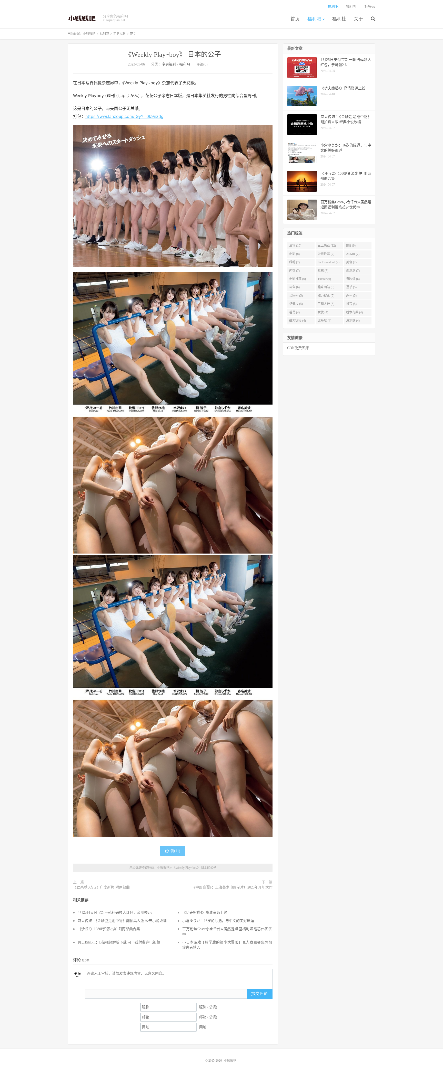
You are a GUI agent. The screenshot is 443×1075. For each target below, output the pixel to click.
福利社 (339, 19)
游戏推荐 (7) (326, 254)
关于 (358, 19)
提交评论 (259, 994)
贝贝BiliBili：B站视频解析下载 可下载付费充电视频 (119, 942)
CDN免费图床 (298, 348)
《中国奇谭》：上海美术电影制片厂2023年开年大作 (232, 887)
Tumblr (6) (324, 279)
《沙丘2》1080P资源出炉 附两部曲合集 (109, 929)
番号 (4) (294, 312)
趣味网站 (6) (326, 287)
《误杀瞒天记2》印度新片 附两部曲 (101, 887)
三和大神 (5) (326, 304)
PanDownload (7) (328, 262)
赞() (175, 851)
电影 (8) (294, 254)
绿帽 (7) (294, 262)
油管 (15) (295, 245)
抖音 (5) (351, 304)
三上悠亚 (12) (327, 245)
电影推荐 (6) (297, 279)
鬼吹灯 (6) (353, 279)
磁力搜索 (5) (326, 295)
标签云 (370, 6)
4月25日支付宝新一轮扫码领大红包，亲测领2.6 (115, 912)
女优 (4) (323, 312)
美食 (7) (351, 262)
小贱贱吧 (82, 18)
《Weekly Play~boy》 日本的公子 (173, 54)
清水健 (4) (353, 320)
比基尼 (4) (324, 320)
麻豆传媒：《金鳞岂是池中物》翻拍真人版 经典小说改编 (122, 921)
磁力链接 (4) (297, 320)
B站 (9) (351, 245)
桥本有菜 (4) (354, 312)
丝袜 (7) (323, 271)
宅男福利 (119, 34)
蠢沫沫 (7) (353, 271)
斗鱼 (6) (294, 287)
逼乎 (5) (351, 287)
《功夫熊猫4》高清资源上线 (204, 912)
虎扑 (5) (351, 295)
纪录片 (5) (296, 304)
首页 (295, 19)
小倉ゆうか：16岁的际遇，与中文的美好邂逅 (218, 921)
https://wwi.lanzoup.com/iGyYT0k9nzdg (124, 116)
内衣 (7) (294, 271)
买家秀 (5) (296, 295)
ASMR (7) (352, 254)
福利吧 (314, 19)
